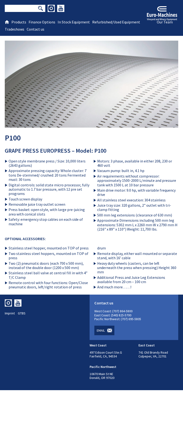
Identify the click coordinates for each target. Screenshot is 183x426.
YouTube (60, 8)
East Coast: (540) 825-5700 (112, 315)
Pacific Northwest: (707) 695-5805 (117, 319)
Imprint (10, 313)
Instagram (51, 8)
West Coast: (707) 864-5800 (113, 311)
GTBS (21, 313)
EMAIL (101, 330)
